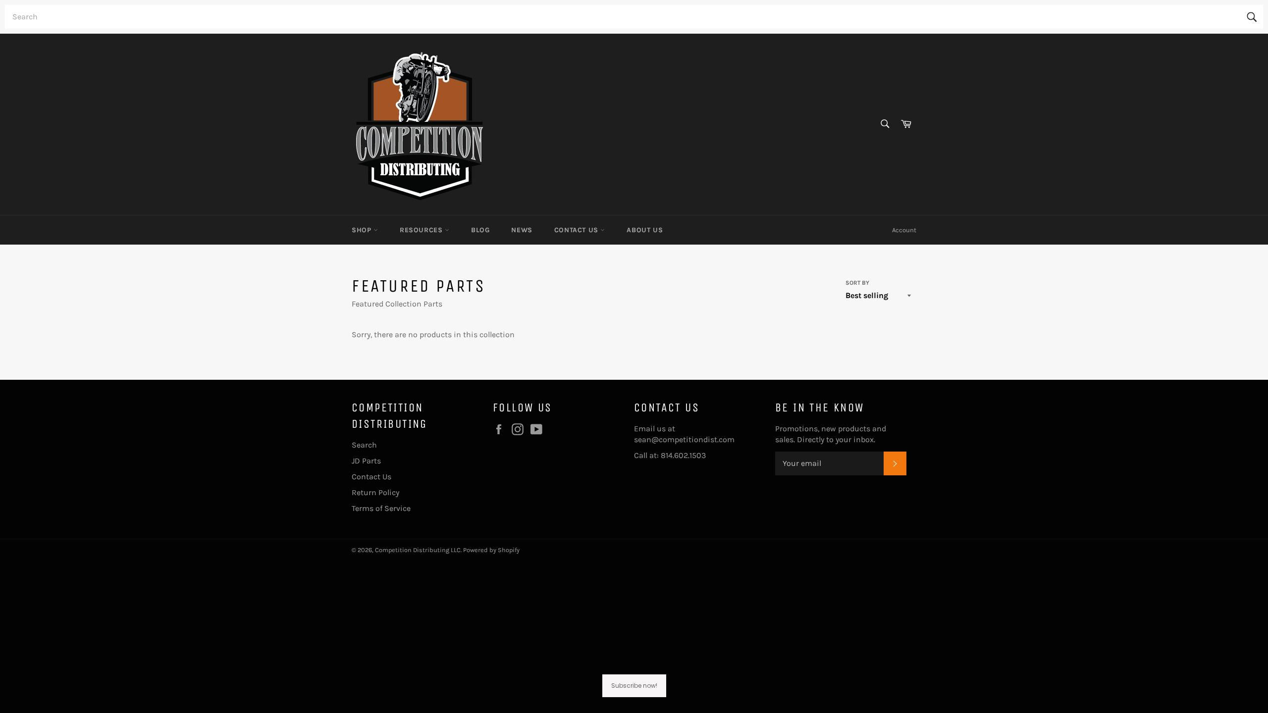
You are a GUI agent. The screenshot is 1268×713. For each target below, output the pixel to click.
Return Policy (375, 492)
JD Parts (366, 460)
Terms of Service (381, 508)
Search (364, 445)
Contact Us (577, 230)
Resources (422, 230)
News (521, 230)
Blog (480, 230)
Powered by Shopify (491, 550)
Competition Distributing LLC (418, 550)
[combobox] (634, 17)
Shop (362, 230)
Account (904, 230)
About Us (645, 230)
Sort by (857, 282)
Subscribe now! (634, 685)
